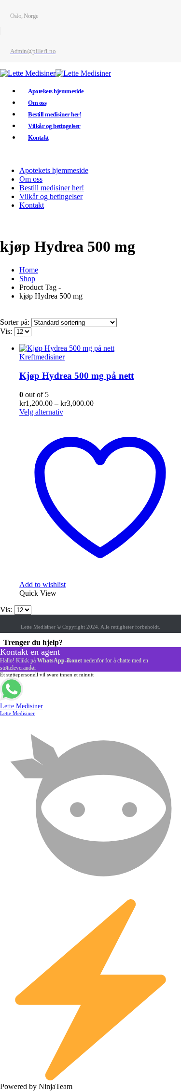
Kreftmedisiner (42, 357)
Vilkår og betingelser (54, 125)
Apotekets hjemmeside (56, 91)
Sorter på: (15, 322)
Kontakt (38, 137)
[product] (100, 348)
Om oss (37, 102)
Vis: (7, 331)
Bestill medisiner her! (54, 114)
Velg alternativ (41, 412)
